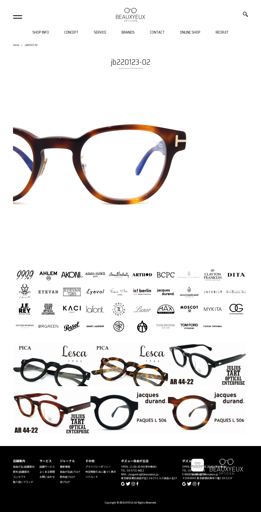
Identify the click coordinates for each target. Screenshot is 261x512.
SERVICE (100, 32)
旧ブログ (65, 482)
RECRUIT (222, 32)
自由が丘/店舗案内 (23, 466)
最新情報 (65, 466)
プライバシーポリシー (98, 466)
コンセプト (19, 477)
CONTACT (157, 32)
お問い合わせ (47, 477)
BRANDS (128, 32)
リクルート (91, 477)
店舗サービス (47, 466)
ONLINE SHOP (190, 32)
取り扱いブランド (23, 482)
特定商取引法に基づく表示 (100, 472)
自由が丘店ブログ (70, 472)
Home (16, 45)
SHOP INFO (40, 32)
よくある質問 (47, 472)
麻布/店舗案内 (21, 472)
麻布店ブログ (67, 477)
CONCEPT (71, 32)
